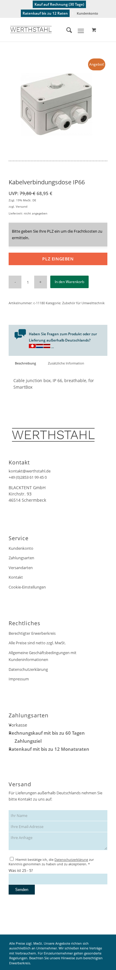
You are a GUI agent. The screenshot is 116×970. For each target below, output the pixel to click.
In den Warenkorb (69, 281)
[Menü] (81, 31)
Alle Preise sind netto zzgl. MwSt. (37, 642)
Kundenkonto (87, 13)
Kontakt (16, 577)
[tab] (25, 363)
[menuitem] (59, 4)
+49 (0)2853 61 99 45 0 (28, 477)
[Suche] (66, 31)
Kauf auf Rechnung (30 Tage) (59, 4)
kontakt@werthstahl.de (30, 471)
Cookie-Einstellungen (27, 587)
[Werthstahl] (48, 29)
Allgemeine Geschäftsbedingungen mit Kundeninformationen (42, 656)
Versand (21, 206)
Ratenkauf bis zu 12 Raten (45, 13)
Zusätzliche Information (66, 363)
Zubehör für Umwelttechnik (83, 303)
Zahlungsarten (21, 557)
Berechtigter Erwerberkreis (32, 633)
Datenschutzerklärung (28, 669)
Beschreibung (25, 363)
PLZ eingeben (57, 259)
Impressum (19, 679)
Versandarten (21, 567)
